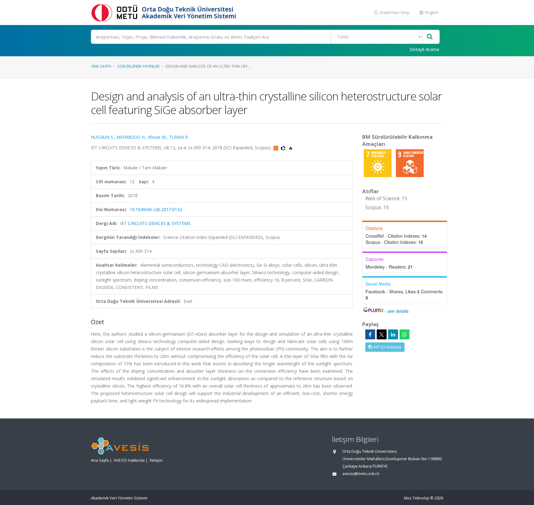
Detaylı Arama (424, 49)
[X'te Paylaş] (382, 334)
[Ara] (430, 37)
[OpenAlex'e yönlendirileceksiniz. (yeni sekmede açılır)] (290, 148)
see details (398, 311)
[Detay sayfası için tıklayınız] (378, 163)
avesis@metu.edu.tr (360, 473)
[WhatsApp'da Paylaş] (404, 334)
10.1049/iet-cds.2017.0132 (156, 209)
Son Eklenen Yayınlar (138, 66)
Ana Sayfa (101, 66)
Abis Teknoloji (416, 498)
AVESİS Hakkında (129, 460)
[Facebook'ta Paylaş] (370, 334)
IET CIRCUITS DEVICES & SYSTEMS (155, 223)
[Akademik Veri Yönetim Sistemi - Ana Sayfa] (115, 12)
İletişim (156, 460)
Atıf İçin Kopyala (386, 347)
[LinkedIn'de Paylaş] (393, 334)
